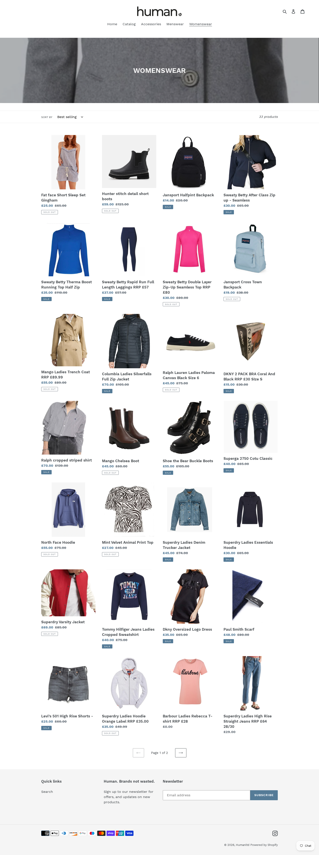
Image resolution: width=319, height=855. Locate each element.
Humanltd (242, 845)
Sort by (46, 117)
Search (47, 792)
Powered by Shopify (264, 845)
